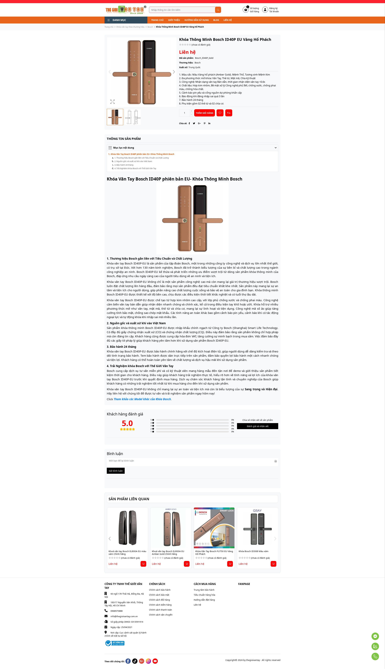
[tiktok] (134, 661)
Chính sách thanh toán (160, 609)
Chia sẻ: (183, 123)
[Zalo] (367, 645)
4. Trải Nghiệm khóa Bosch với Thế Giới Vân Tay (135, 168)
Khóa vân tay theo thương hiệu (130, 26)
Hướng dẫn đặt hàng (204, 599)
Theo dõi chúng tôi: (115, 661)
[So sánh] (228, 112)
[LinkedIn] (209, 123)
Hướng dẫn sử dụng (197, 20)
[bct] (114, 643)
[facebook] (128, 661)
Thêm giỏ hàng (204, 112)
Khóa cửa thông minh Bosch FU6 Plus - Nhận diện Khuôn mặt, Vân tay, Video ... (169, 554)
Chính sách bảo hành (160, 589)
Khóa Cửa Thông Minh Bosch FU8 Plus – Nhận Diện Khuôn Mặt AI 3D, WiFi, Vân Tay (127, 554)
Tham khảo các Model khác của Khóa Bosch (142, 399)
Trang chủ (157, 20)
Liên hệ (227, 20)
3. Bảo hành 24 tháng (123, 164)
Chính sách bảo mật (159, 594)
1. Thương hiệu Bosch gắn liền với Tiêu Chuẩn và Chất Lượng (141, 157)
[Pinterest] (204, 123)
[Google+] (199, 123)
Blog (216, 20)
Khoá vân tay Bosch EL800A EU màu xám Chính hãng (214, 552)
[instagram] (148, 661)
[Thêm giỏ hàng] (143, 564)
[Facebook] (189, 123)
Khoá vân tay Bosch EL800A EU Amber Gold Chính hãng (255, 552)
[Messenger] (367, 635)
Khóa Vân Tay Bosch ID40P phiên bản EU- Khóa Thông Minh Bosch (142, 154)
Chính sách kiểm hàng (160, 604)
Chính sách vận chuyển (160, 614)
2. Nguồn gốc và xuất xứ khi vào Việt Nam (133, 161)
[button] (173, 72)
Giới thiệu (174, 20)
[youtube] (155, 661)
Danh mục (119, 20)
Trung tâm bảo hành (204, 589)
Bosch (150, 26)
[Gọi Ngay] (367, 655)
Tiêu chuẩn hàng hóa (204, 594)
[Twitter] (194, 123)
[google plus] (141, 661)
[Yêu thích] (220, 112)
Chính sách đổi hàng (159, 599)
